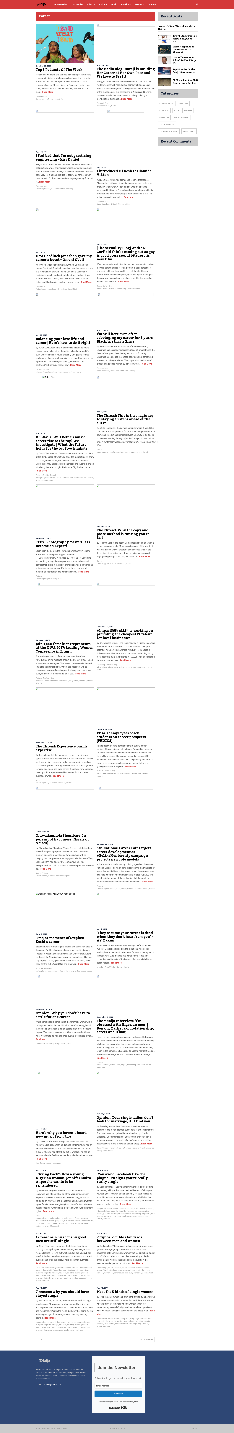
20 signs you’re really (104, 1208)
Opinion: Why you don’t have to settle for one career (63, 1015)
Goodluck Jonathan (59, 289)
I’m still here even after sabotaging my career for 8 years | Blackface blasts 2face (125, 338)
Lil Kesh (114, 204)
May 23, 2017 (41, 335)
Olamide (121, 204)
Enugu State (73, 681)
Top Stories (189, 131)
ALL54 (115, 667)
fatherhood (113, 1270)
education (127, 773)
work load (106, 1219)
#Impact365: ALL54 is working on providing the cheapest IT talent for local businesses (125, 634)
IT (146, 667)
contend (130, 1208)
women (82, 681)
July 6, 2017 (102, 244)
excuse (48, 1163)
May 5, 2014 (102, 1233)
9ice (37, 1163)
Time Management (65, 372)
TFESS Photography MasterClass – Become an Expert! (64, 544)
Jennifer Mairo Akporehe (84, 1221)
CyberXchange (136, 667)
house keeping (136, 1270)
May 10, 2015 (41, 1129)
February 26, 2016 (44, 1009)
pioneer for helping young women (64, 1223)
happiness (60, 876)
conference (53, 681)
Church (105, 1148)
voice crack (56, 1163)
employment (113, 1148)
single (119, 1216)
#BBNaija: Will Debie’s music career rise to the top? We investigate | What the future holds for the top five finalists (61, 443)
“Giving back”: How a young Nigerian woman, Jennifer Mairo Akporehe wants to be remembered (63, 1180)
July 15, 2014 (41, 1170)
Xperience (89, 681)
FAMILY (142, 1208)
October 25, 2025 (43, 66)
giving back (59, 1221)
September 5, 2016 (105, 844)
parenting (145, 1211)
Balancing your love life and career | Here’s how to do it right (63, 341)
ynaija (104, 1067)
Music (50, 99)
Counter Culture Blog (104, 286)
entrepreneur (63, 681)
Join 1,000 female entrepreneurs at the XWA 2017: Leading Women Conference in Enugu (65, 648)
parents (99, 1214)
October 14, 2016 (104, 729)
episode (44, 99)
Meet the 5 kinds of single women (125, 1291)
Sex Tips (113, 1216)
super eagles (87, 971)
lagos (118, 889)
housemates (88, 478)
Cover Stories (166, 104)
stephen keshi (76, 971)
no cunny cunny (47, 480)
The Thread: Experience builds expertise (61, 748)
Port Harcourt (143, 773)
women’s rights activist (50, 1226)
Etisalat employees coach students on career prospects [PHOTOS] (121, 737)
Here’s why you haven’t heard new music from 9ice (61, 1134)
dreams (44, 876)
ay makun (100, 967)
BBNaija (39, 478)
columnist (59, 1218)
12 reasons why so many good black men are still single (57, 1268)
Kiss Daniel (55, 189)
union (105, 1151)
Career (38, 99)
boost (43, 289)
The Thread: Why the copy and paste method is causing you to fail (123, 534)
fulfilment (51, 876)
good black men (60, 1270)
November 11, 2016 (105, 627)
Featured (39, 475)
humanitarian (69, 1221)
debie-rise (65, 478)
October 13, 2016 (43, 832)
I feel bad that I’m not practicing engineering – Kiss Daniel (63, 157)
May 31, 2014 (41, 1233)
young (78, 372)
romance (150, 1148)
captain (38, 971)
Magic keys (120, 452)
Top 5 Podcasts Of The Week (59, 69)
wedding (145, 1273)
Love (55, 372)
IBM (143, 667)
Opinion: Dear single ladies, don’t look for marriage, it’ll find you (125, 1119)
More (38, 780)
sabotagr (132, 371)
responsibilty (136, 1214)
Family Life (106, 106)
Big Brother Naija (49, 478)
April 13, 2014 (102, 1288)
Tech (150, 667)
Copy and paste (108, 564)
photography (51, 579)
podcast (57, 99)
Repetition (61, 783)
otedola (145, 889)
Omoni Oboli (72, 289)
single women (127, 1216)
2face (99, 371)
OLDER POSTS (146, 1340)
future (50, 372)
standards (137, 1273)
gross (127, 1270)
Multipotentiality (60, 1044)
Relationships (126, 1214)
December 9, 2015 (105, 1017)
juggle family (40, 1223)
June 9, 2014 (102, 1170)
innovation (53, 783)
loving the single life (118, 1211)
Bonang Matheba (103, 1065)
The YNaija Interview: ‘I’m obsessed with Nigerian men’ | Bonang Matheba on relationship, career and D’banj (125, 1027)
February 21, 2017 (43, 538)
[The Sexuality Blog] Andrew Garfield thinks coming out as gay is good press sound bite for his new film (126, 254)
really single (115, 1214)
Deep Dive (183, 104)
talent (69, 1044)
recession (134, 452)
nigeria (127, 452)
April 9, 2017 (41, 433)
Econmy (105, 452)
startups (69, 783)
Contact (194, 1428)
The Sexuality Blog (134, 288)
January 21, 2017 (43, 640)
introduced (106, 204)
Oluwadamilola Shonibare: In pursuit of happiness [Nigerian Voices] (62, 839)
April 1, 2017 (102, 412)
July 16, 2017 (41, 152)
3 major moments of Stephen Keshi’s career (60, 940)
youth (99, 670)
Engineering (45, 189)
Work (151, 1273)
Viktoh (127, 204)
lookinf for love (145, 1319)
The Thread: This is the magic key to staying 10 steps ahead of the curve (125, 419)
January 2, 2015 (103, 1114)
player (68, 971)
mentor (123, 889)
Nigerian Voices (42, 873)
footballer (61, 971)
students (100, 776)
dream (136, 1208)
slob (126, 1273)
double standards (114, 1268)
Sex (62, 99)
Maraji (113, 106)
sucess (152, 889)
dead (55, 971)
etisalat (135, 773)
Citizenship (101, 665)
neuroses (137, 1211)
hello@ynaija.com (53, 1384)
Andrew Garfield (102, 288)
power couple (119, 1273)
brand (99, 773)
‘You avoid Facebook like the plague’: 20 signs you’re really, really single (123, 1178)
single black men (47, 1278)
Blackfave (105, 371)
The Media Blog (41, 96)
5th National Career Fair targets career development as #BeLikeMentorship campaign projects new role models (124, 854)
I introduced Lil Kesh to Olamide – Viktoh (125, 173)
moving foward (129, 1321)
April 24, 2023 (103, 65)
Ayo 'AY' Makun (110, 967)
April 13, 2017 (102, 330)
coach (50, 971)
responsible (146, 1214)
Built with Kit (118, 1407)
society (99, 1151)
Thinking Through (42, 369)
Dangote (105, 889)
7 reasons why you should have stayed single (62, 1293)
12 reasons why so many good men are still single (61, 1239)
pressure (106, 1214)
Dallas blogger (69, 1218)
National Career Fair (134, 889)
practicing (69, 189)
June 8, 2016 (41, 934)
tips (74, 372)
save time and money (74, 1275)
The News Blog (41, 186)
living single (101, 1211)
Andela (121, 667)
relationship (131, 1065)
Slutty (131, 1273)
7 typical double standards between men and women (119, 1239)
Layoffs (112, 452)
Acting (38, 289)
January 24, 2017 (104, 526)
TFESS (59, 579)
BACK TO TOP (118, 1428)
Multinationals (120, 564)
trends (147, 1216)
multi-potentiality (47, 1044)
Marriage (127, 1148)
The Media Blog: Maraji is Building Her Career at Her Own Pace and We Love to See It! (126, 73)
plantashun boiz (122, 371)
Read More (47, 92)
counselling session (115, 773)
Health (116, 1319)
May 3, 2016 (102, 929)
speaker (81, 1223)
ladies (121, 1148)
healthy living (124, 1319)
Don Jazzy (74, 478)
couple (104, 1268)
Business (39, 681)
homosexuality (120, 288)
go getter (121, 1270)
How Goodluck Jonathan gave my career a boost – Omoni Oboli (64, 258)
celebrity (126, 967)
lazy (143, 1270)
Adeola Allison (102, 667)
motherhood (108, 1273)
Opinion (99, 450)
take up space (138, 1216)
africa (110, 667)
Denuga (112, 889)
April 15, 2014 (41, 1288)
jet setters (149, 1208)
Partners (39, 576)
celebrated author (48, 1218)
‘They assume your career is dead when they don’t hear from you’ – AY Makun (125, 937)
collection (122, 1208)
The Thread (143, 452)
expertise (44, 783)
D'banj (118, 1065)
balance (39, 372)
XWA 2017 (40, 683)
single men (59, 1278)
